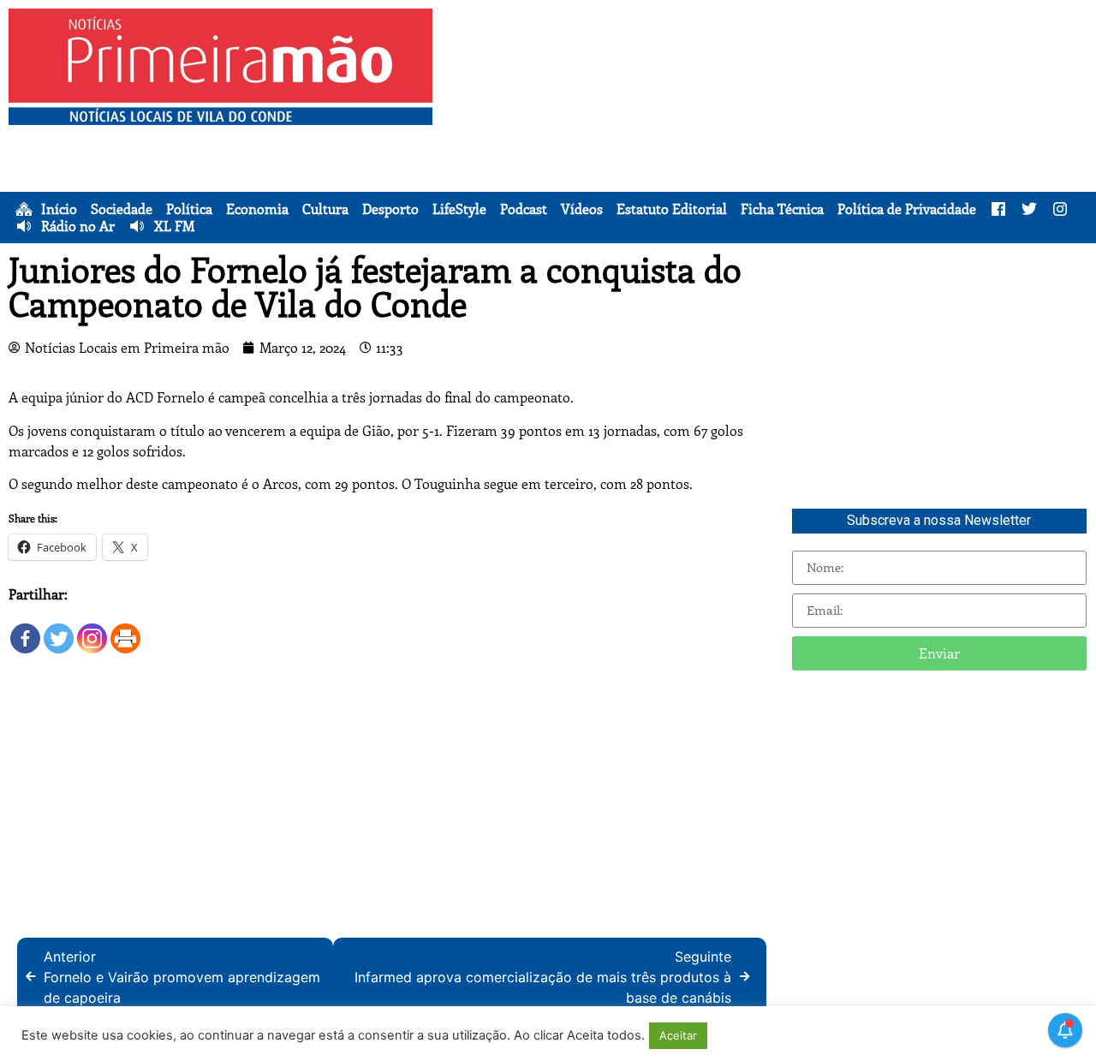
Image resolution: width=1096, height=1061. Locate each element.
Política (189, 209)
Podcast (523, 209)
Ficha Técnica (782, 209)
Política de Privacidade (906, 209)
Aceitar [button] (678, 1035)
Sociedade (121, 209)
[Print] (125, 629)
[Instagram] (92, 629)
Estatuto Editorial (671, 209)
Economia (257, 209)
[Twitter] (59, 629)
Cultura (325, 209)
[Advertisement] (768, 128)
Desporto (390, 209)
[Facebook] (25, 629)
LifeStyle (459, 209)
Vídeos (582, 209)
